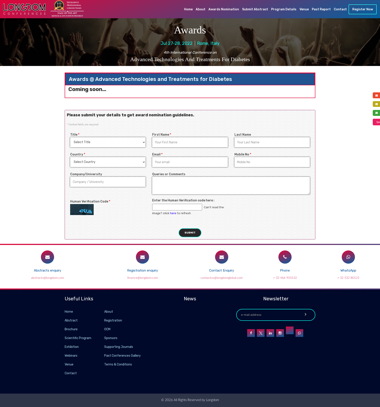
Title (74, 135)
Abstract (71, 320)
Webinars (71, 356)
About (200, 9)
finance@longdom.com (142, 277)
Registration (113, 320)
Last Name (242, 135)
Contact (340, 9)
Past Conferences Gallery (122, 356)
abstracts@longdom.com (47, 277)
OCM (107, 329)
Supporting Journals (118, 347)
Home (188, 9)
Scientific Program (78, 338)
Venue (304, 9)
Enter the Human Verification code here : (183, 200)
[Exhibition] (103, 347)
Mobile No (242, 154)
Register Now (362, 9)
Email (157, 154)
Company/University (86, 174)
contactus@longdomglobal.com (222, 277)
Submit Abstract (255, 9)
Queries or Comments (168, 174)
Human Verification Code (90, 201)
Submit (190, 232)
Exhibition (72, 347)
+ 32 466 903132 (285, 277)
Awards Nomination (223, 9)
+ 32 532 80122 (348, 277)
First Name (161, 135)
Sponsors (110, 338)
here (173, 213)
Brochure (71, 329)
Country (77, 154)
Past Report (321, 9)
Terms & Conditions (118, 364)
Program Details (283, 9)
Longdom (212, 400)
